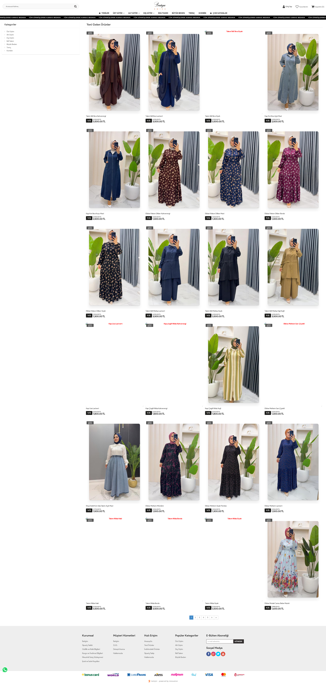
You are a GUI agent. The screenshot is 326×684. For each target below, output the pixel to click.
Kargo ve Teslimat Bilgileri (92, 653)
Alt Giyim (133, 13)
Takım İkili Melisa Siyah (213, 311)
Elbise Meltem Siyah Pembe (216, 506)
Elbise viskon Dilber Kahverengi (158, 213)
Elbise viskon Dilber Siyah (96, 311)
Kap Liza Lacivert (92, 408)
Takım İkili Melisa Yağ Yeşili (274, 311)
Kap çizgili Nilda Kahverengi (156, 408)
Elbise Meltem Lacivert (273, 506)
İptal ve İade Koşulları (90, 661)
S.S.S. (115, 645)
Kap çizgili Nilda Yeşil (213, 408)
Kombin (202, 13)
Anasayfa (148, 641)
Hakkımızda (118, 653)
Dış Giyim (147, 13)
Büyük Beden (178, 13)
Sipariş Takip (149, 653)
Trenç (192, 13)
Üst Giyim (117, 13)
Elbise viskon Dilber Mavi (214, 213)
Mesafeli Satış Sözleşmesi (92, 657)
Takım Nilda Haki (92, 603)
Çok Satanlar (219, 13)
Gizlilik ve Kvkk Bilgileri (91, 649)
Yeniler (105, 13)
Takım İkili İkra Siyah (212, 116)
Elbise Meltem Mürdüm (155, 506)
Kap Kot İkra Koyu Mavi (95, 213)
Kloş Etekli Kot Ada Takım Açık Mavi (99, 506)
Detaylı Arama (119, 649)
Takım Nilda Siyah (212, 603)
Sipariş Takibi (87, 645)
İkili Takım (163, 13)
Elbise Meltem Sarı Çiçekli (275, 408)
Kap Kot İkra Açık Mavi (273, 116)
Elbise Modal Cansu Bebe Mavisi (277, 603)
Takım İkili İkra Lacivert (154, 116)
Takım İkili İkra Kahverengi (96, 116)
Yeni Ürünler (149, 645)
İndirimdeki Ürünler (152, 649)
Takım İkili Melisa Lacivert (155, 311)
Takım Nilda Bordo (153, 603)
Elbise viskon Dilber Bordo (275, 213)
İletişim (85, 641)
